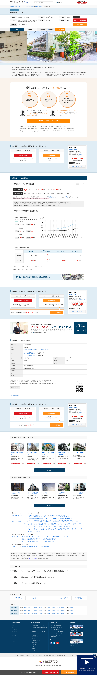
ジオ (82, 528)
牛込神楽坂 (34, 353)
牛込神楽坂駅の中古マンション (47, 539)
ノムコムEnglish (73, 637)
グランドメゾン (75, 526)
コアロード (68, 529)
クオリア (26, 524)
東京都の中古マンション (28, 536)
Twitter (54, 643)
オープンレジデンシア (51, 529)
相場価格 (43, 29)
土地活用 (34, 644)
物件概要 (51, 29)
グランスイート (67, 524)
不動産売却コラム (36, 635)
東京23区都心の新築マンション (29, 546)
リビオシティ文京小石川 (32, 493)
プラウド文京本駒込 (16, 493)
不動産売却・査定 (16, 635)
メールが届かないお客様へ (74, 655)
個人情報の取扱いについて (50, 655)
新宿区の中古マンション (43, 536)
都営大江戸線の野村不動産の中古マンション (39, 518)
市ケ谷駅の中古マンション (50, 538)
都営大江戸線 (27, 353)
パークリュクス (28, 523)
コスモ (45, 526)
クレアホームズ (28, 531)
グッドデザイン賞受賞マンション (64, 597)
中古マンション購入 (33, 558)
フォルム (40, 526)
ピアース (60, 526)
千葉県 (40, 607)
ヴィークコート (75, 528)
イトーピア (62, 528)
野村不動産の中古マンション (18, 515)
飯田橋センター (73, 149)
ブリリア (41, 524)
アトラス (26, 528)
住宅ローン (14, 641)
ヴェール (47, 524)
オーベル (60, 524)
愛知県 (71, 607)
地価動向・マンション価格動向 (39, 631)
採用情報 (22, 655)
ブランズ (74, 523)
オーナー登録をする (56, 312)
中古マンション (15, 536)
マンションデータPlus (15, 604)
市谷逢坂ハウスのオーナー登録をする (48, 120)
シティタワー (45, 523)
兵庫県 (53, 607)
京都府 (58, 607)
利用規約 (41, 655)
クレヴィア (55, 528)
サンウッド (36, 529)
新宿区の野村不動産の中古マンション (59, 515)
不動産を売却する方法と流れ (38, 625)
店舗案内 (28, 655)
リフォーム (34, 646)
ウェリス (49, 528)
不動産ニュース (35, 639)
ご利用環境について (61, 655)
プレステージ (33, 524)
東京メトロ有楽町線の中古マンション (31, 538)
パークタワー (74, 521)
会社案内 (17, 655)
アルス (79, 523)
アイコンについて (15, 395)
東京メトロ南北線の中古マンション (30, 541)
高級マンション (61, 635)
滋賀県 (62, 607)
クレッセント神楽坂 (78, 452)
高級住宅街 (53, 636)
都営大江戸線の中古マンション (29, 539)
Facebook (51, 643)
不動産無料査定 (80, 24)
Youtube (57, 643)
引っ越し (34, 650)
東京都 (25, 607)
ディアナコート (52, 526)
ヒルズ (32, 521)
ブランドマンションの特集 (57, 631)
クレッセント (67, 526)
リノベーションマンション (57, 633)
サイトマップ (34, 655)
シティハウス (37, 523)
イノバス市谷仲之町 (78, 493)
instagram (61, 643)
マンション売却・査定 (17, 637)
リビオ (68, 528)
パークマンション (65, 521)
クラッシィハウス (40, 528)
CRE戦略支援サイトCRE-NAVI (74, 644)
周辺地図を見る (45, 349)
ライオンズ (53, 524)
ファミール (75, 524)
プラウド (26, 521)
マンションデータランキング (79, 597)
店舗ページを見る (76, 166)
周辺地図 (30, 29)
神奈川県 (30, 607)
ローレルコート (28, 529)
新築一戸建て (15, 629)
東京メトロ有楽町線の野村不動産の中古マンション (41, 516)
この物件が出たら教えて (80, 20)
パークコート (56, 521)
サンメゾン (60, 529)
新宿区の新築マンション (46, 546)
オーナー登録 (60, 29)
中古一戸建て (15, 631)
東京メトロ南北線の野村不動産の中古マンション (40, 520)
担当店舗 (66, 197)
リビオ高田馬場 (61, 493)
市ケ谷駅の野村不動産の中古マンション (66, 516)
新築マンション (15, 546)
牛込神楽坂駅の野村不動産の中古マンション (63, 518)
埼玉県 (35, 607)
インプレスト (37, 531)
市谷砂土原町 (33, 349)
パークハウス (38, 521)
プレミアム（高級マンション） (33, 597)
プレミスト (27, 526)
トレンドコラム (35, 633)
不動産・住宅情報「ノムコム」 (19, 622)
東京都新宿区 (27, 349)
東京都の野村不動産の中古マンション (38, 515)
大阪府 (48, 607)
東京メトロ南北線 (28, 355)
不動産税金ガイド (36, 637)
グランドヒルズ (66, 523)
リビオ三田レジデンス (47, 493)
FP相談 (33, 648)
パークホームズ (47, 521)
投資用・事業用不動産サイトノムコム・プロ (76, 629)
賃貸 (13, 639)
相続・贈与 (34, 642)
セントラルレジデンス (55, 523)
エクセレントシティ (77, 529)
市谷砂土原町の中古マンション (60, 536)
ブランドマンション (16, 521)
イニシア (34, 526)
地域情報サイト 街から (37, 640)
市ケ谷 (36, 352)
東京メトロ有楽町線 (28, 352)
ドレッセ (32, 528)
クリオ (42, 529)
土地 (13, 633)
